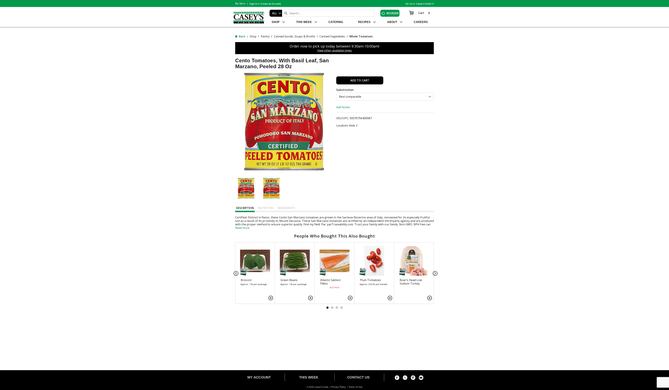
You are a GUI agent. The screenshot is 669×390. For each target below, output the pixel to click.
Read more (242, 228)
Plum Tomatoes (370, 280)
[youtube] (421, 378)
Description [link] (245, 208)
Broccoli (246, 280)
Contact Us (358, 377)
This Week (308, 377)
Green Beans (289, 280)
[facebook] (397, 378)
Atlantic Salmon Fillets (330, 281)
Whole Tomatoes (361, 36)
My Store (240, 3)
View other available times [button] (334, 50)
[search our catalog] (286, 13)
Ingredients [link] (286, 208)
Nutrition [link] (265, 208)
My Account (259, 377)
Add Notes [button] (343, 107)
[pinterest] (413, 378)
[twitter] (405, 378)
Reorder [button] (392, 13)
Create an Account (270, 3)
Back (241, 36)
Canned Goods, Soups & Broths (294, 36)
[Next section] (434, 273)
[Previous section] (235, 273)
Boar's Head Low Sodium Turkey (411, 281)
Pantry (265, 36)
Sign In (253, 3)
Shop (253, 36)
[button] (425, 3)
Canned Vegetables (332, 36)
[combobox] (276, 13)
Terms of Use (355, 387)
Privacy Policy (338, 387)
